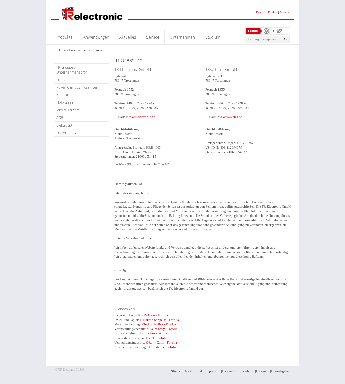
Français (284, 12)
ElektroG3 (64, 125)
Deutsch (260, 12)
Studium (212, 37)
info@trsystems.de (229, 117)
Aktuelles (127, 37)
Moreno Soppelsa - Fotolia (160, 320)
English (272, 12)
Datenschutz (66, 132)
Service (152, 37)
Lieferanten (65, 102)
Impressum (213, 371)
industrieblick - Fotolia (160, 324)
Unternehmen (182, 37)
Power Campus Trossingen (77, 87)
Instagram (262, 371)
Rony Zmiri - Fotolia (163, 342)
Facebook (247, 371)
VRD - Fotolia (157, 338)
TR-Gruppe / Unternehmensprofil (72, 70)
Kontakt (62, 94)
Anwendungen (96, 37)
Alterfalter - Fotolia (163, 347)
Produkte (64, 37)
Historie (62, 79)
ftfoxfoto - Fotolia (155, 333)
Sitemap (176, 371)
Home (62, 50)
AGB (59, 117)
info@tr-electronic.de (140, 117)
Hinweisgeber (280, 371)
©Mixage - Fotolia (155, 315)
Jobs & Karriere (68, 110)
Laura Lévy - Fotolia (163, 329)
